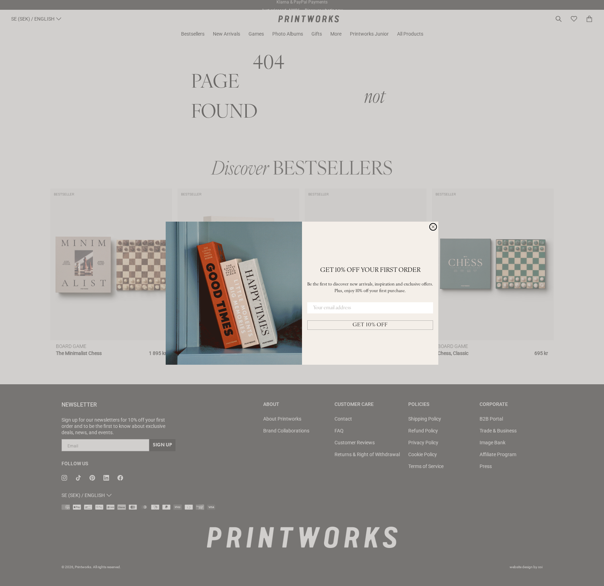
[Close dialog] (433, 226)
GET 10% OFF (370, 325)
